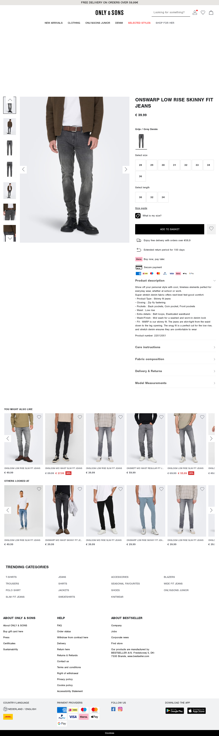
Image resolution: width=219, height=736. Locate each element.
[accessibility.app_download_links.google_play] (176, 711)
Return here (63, 649)
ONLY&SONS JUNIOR (176, 590)
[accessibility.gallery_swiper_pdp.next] (9, 238)
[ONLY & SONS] (109, 14)
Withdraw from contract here (72, 637)
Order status (64, 631)
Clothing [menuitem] (74, 23)
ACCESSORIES (120, 577)
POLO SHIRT (13, 590)
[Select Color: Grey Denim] (141, 141)
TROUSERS (12, 583)
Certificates (9, 643)
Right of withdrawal (67, 673)
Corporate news (120, 637)
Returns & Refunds (67, 655)
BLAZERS (169, 577)
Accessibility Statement (70, 691)
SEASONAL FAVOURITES (125, 583)
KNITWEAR (117, 597)
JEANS (62, 577)
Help (61, 618)
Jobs (114, 631)
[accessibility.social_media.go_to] (113, 710)
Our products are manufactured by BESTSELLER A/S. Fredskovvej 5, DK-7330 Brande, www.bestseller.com (133, 653)
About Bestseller (126, 618)
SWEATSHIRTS (66, 597)
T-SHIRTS (11, 577)
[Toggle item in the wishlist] (211, 229)
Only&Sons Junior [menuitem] (97, 23)
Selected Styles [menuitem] (139, 23)
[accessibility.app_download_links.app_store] (198, 711)
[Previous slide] (7, 438)
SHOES (115, 590)
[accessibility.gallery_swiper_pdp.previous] (9, 99)
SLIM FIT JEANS (15, 597)
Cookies (109, 733)
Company (116, 625)
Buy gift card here (13, 631)
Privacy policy (65, 679)
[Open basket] (211, 13)
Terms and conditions (69, 667)
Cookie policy (65, 685)
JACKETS (63, 590)
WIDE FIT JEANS (173, 583)
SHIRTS (62, 583)
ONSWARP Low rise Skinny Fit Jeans (174, 103)
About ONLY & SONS (19, 618)
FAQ (59, 625)
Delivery (61, 643)
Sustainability (10, 649)
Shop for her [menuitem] (165, 23)
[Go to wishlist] (203, 14)
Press (6, 637)
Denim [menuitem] (119, 23)
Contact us (63, 661)
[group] (23, 446)
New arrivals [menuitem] (54, 23)
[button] (140, 165)
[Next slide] (211, 438)
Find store (117, 643)
